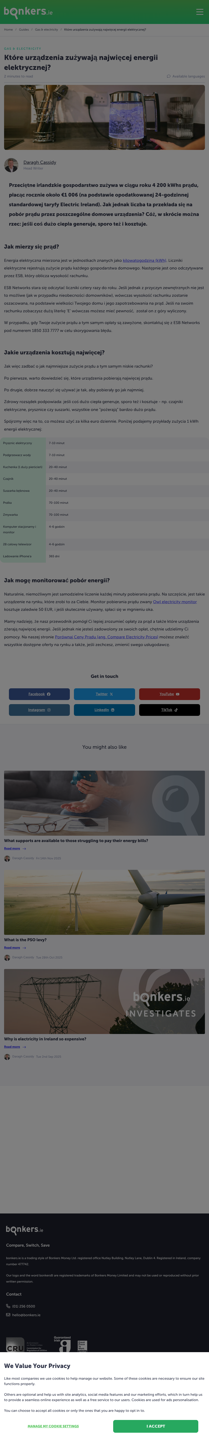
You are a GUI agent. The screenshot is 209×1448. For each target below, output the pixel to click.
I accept (156, 1426)
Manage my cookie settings (53, 1426)
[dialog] (104, 724)
